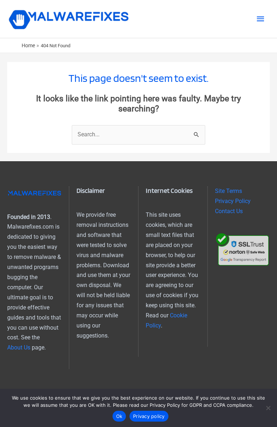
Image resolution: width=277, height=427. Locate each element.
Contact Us (229, 211)
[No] (268, 407)
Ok (119, 416)
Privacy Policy (233, 201)
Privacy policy (149, 416)
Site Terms (228, 191)
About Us (18, 347)
